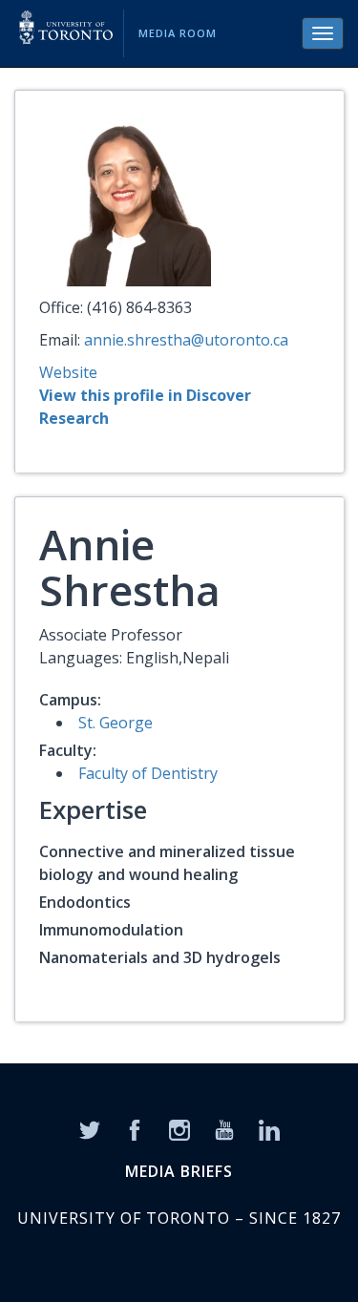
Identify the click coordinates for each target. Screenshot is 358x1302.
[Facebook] (134, 1128)
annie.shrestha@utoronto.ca (186, 339)
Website (68, 372)
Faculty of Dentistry (148, 773)
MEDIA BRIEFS (179, 1171)
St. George (115, 722)
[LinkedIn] (269, 1128)
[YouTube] (224, 1128)
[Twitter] (89, 1128)
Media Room (177, 33)
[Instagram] (179, 1128)
